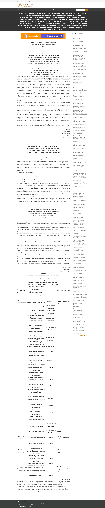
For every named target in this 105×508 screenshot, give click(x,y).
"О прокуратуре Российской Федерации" (79, 105)
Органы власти (56, 9)
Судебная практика (34, 9)
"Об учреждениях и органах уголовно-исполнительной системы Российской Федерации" (80, 39)
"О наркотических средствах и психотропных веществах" (79, 138)
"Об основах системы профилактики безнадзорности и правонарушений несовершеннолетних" (80, 114)
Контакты (86, 1)
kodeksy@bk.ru (31, 504)
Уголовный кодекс (22, 9)
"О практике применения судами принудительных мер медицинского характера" (79, 209)
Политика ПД (30, 506)
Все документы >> (84, 335)
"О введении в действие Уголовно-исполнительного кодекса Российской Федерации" (79, 156)
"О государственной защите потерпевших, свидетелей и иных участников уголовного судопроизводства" (79, 67)
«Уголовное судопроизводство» (42, 503)
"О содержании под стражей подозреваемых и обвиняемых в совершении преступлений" (80, 49)
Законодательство (46, 9)
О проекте (65, 9)
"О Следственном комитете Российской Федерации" (79, 58)
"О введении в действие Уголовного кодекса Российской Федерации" (79, 147)
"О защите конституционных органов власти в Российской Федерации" (80, 164)
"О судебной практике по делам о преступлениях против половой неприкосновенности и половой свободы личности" (79, 197)
